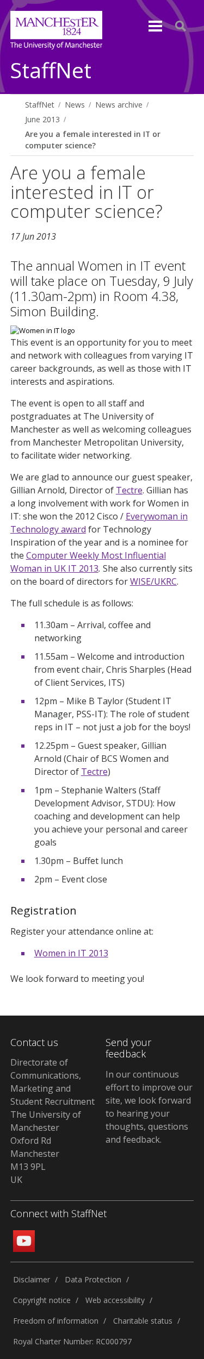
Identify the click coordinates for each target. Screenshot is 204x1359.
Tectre (129, 490)
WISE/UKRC (153, 581)
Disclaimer (31, 1279)
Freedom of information (55, 1321)
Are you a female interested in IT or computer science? (92, 140)
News (75, 104)
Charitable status (142, 1321)
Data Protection (93, 1279)
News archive (119, 104)
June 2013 (42, 119)
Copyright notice (42, 1300)
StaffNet (50, 71)
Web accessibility (115, 1300)
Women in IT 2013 (71, 953)
